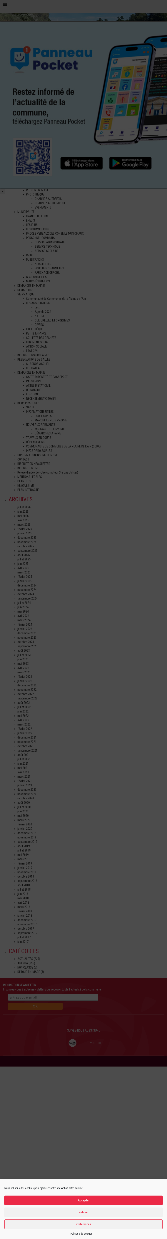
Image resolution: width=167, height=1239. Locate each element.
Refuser (84, 1212)
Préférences (83, 1224)
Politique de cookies (81, 1233)
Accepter (83, 1200)
